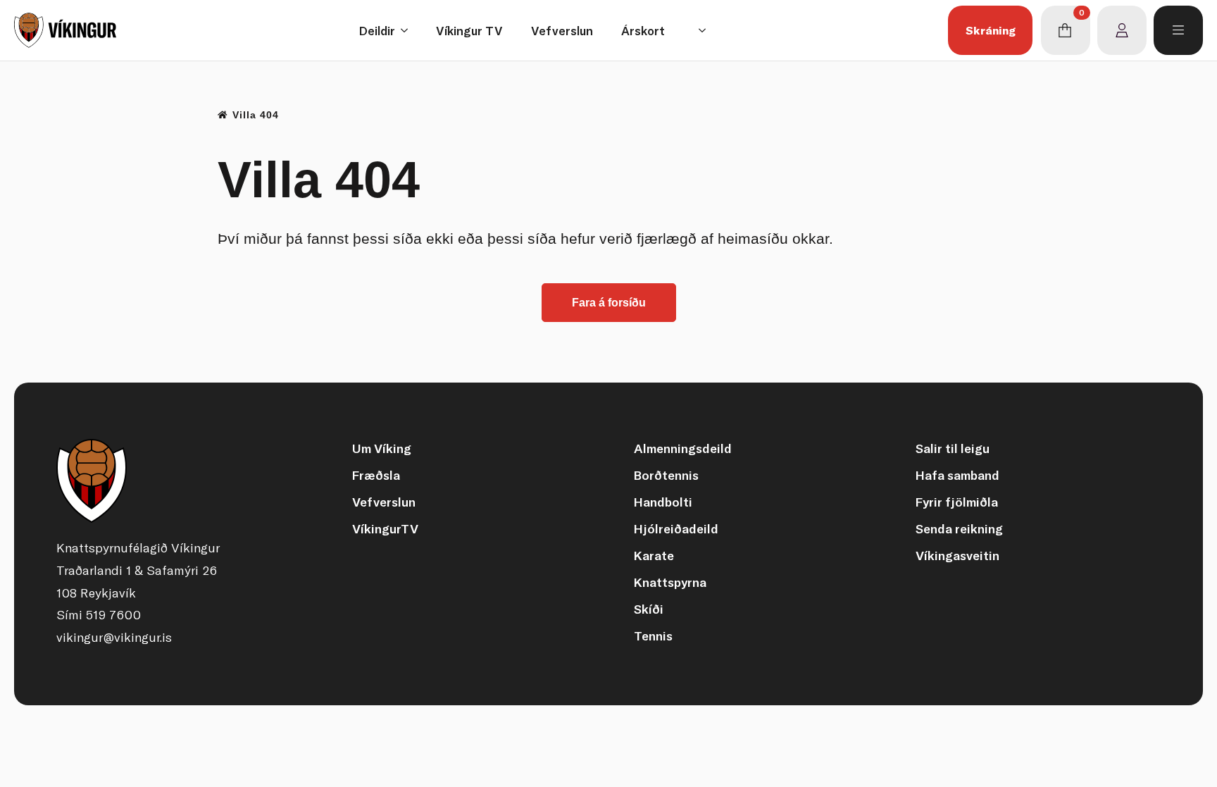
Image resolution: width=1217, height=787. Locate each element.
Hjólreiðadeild (676, 529)
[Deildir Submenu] (408, 31)
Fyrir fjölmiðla (957, 502)
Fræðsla (376, 475)
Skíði (648, 609)
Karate (654, 555)
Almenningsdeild (683, 448)
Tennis (653, 636)
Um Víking (381, 448)
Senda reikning (959, 529)
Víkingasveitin (957, 555)
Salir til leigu (953, 448)
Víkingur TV (469, 30)
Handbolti (663, 502)
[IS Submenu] (706, 30)
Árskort (643, 30)
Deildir (377, 30)
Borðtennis (666, 475)
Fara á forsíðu (609, 303)
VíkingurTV (385, 529)
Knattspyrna (670, 582)
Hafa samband (957, 475)
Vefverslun (562, 30)
